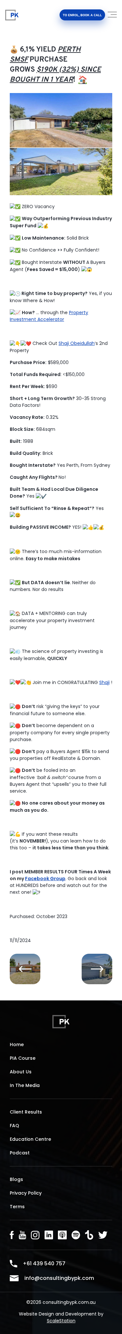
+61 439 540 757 (44, 1263)
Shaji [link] (104, 682)
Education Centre (30, 1139)
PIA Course (22, 1058)
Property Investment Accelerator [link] (49, 316)
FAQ (14, 1125)
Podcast (20, 1153)
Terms (17, 1206)
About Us (21, 1071)
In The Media (25, 1085)
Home (17, 1044)
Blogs (16, 1179)
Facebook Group (45, 878)
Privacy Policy (26, 1193)
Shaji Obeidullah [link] (77, 343)
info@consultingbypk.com (59, 1278)
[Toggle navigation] (112, 16)
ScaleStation (61, 1320)
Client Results (26, 1112)
